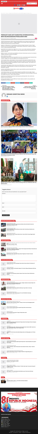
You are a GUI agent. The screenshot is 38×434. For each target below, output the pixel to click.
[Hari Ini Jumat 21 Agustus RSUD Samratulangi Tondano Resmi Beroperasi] (19, 114)
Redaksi (20, 432)
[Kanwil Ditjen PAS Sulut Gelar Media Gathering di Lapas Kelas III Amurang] (3, 288)
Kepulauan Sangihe (21, 242)
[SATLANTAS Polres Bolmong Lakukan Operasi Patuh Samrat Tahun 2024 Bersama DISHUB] (3, 274)
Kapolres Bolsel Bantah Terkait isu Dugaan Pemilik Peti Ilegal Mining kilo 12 (19, 351)
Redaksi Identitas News (4, 38)
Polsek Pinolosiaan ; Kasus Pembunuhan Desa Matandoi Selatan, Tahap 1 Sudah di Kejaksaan (21, 347)
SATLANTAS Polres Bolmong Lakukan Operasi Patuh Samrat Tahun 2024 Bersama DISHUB (20, 274)
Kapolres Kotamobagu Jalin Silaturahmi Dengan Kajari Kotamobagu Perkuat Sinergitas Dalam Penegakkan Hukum (21, 322)
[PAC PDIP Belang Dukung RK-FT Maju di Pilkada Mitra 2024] (3, 313)
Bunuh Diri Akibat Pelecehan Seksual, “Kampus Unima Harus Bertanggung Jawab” (21, 302)
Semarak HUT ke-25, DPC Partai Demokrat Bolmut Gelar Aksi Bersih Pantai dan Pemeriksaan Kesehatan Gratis (18, 154)
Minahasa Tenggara (15, 301)
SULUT (4, 13)
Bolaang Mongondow (10, 262)
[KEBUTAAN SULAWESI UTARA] (3, 244)
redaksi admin (9, 250)
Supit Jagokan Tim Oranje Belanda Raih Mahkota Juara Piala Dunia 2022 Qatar (20, 371)
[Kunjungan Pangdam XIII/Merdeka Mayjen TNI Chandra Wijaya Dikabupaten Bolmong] (3, 269)
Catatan (17, 242)
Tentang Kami (15, 432)
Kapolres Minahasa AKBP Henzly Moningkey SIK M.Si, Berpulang (29, 87)
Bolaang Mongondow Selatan (11, 340)
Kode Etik (10, 432)
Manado (31, 242)
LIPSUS (14, 262)
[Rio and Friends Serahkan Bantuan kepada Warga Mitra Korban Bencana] (3, 308)
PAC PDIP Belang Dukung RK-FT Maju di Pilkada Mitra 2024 (17, 312)
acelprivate (9, 284)
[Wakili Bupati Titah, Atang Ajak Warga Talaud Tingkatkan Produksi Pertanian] (3, 254)
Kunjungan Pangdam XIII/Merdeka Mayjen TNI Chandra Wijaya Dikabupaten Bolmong (21, 268)
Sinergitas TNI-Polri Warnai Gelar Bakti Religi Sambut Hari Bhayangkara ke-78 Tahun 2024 (21, 332)
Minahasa (33, 242)
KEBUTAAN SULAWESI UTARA (12, 244)
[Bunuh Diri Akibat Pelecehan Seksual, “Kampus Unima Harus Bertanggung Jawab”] (3, 303)
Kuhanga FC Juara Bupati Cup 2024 (12, 361)
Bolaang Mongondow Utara (11, 228)
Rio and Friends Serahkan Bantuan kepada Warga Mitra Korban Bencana (19, 307)
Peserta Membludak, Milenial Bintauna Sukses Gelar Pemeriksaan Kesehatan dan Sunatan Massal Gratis (20, 229)
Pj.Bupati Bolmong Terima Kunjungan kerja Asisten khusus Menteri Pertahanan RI (21, 263)
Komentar (4, 193)
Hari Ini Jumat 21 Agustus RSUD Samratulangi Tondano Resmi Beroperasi (17, 126)
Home (2, 13)
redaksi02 (3, 156)
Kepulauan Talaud (27, 242)
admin (8, 264)
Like (36, 38)
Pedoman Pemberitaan (26, 432)
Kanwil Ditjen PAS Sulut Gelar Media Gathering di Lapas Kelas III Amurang (19, 287)
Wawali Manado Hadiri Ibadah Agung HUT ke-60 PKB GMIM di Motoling (19, 292)
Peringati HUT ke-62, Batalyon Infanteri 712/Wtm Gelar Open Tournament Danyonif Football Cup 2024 (21, 366)
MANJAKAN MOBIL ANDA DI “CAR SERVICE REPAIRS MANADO (17, 380)
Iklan (7, 379)
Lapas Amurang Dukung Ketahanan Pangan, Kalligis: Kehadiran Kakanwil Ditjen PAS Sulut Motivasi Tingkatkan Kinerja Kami (21, 283)
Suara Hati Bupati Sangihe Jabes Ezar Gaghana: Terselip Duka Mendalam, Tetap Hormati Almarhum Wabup (8, 87)
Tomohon (7, 13)
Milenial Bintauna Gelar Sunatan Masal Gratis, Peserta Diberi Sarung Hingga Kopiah (21, 234)
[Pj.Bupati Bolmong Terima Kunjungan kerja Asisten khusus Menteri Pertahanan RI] (3, 264)
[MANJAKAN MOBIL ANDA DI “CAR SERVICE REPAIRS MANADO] (3, 381)
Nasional (10, 365)
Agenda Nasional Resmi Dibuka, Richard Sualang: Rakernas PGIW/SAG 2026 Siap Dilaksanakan (18, 183)
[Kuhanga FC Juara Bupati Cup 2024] (3, 362)
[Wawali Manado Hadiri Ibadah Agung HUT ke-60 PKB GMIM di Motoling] (3, 293)
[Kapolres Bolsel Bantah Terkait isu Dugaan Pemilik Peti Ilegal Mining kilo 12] (3, 352)
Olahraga (17, 360)
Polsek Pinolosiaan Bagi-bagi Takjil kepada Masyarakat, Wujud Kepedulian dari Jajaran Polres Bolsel (21, 342)
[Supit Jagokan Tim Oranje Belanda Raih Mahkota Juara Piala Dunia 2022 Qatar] (3, 372)
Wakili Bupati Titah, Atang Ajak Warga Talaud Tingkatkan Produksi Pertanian (20, 253)
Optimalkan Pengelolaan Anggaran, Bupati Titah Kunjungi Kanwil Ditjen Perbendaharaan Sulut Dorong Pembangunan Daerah (22, 249)
